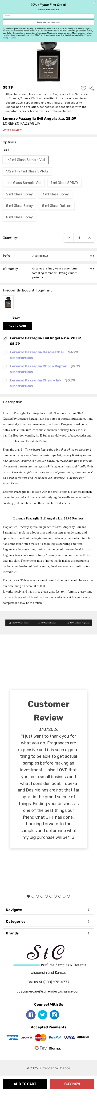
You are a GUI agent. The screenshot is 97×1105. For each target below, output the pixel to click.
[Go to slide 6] (50, 896)
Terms (13, 37)
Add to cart (17, 325)
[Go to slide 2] (33, 896)
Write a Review (12, 130)
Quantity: (10, 238)
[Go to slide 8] (59, 896)
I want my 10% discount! (48, 22)
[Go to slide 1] (28, 896)
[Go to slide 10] (68, 896)
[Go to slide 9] (64, 896)
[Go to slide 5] (46, 896)
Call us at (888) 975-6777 (48, 982)
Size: (6, 150)
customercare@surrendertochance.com (49, 991)
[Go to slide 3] (37, 896)
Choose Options (21, 358)
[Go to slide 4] (41, 896)
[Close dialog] (94, 2)
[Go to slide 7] (55, 896)
